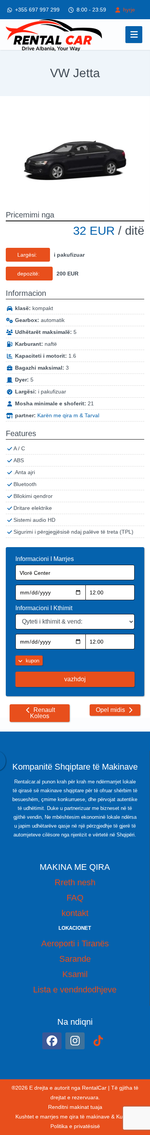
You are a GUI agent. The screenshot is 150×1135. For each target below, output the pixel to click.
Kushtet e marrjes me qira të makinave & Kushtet (75, 1116)
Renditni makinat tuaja (75, 1107)
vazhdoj (75, 679)
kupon (31, 661)
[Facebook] (52, 1041)
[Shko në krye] (137, 1065)
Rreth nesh (75, 882)
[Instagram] (75, 1041)
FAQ (75, 898)
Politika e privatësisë (75, 1126)
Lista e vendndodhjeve (75, 989)
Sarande (75, 959)
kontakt (75, 913)
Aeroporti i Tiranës (75, 943)
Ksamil (75, 974)
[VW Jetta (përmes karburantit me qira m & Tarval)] (75, 152)
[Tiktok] (98, 1041)
